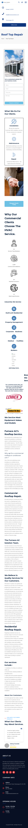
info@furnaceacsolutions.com (12, 15)
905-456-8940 (10, 13)
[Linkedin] (10, 772)
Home (2, 38)
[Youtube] (13, 772)
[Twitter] (7, 772)
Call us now (14, 25)
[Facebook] (4, 772)
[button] (14, 204)
